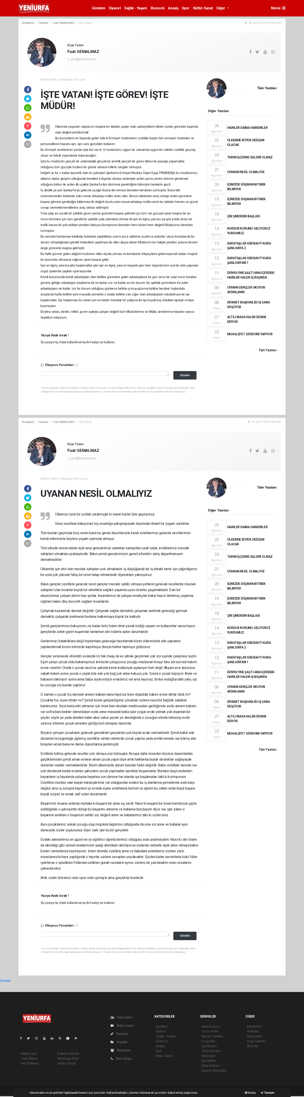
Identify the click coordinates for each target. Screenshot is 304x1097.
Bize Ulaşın (123, 1058)
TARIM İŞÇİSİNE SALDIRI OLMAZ (250, 157)
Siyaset (115, 8)
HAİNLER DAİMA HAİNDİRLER (247, 127)
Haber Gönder (66, 1063)
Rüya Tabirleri (256, 1041)
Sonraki (5, 980)
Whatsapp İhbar (68, 1058)
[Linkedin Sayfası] (54, 1038)
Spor (185, 8)
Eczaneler (208, 1041)
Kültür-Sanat (203, 8)
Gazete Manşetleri (214, 1070)
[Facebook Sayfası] (22, 1038)
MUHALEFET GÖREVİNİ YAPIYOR (250, 334)
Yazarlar (44, 22)
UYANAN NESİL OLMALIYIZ (246, 172)
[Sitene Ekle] (78, 1038)
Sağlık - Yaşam (135, 8)
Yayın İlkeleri (29, 1058)
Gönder (185, 375)
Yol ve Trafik (209, 1031)
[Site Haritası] (69, 1038)
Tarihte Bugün (211, 1051)
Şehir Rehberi (210, 1065)
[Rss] (62, 1038)
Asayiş (173, 8)
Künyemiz (123, 1050)
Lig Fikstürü (209, 1046)
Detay (251, 1092)
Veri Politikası (30, 1063)
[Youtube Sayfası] (46, 1038)
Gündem (98, 8)
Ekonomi (157, 8)
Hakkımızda (29, 1053)
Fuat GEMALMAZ (64, 22)
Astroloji (252, 1046)
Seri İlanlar (208, 1061)
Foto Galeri (124, 1017)
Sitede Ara (254, 1026)
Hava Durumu (210, 1026)
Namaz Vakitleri (212, 1036)
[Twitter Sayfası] (30, 1038)
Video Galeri (125, 1025)
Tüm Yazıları (267, 88)
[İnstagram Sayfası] (38, 1038)
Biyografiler (255, 1036)
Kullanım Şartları (68, 1053)
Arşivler (122, 1042)
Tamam (268, 1092)
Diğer (221, 8)
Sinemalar (208, 1056)
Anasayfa (28, 22)
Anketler (253, 1031)
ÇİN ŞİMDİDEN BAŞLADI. (244, 216)
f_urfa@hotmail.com (81, 59)
